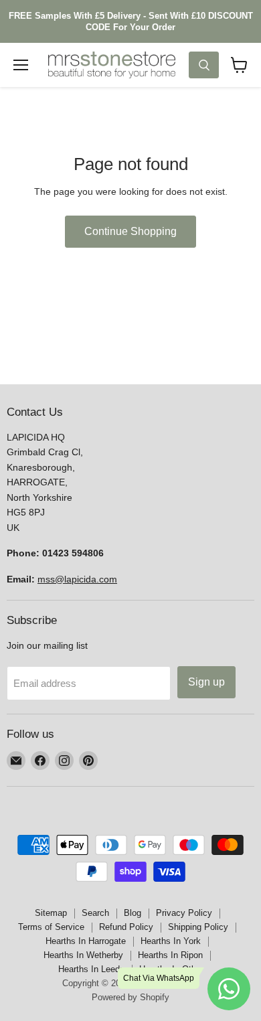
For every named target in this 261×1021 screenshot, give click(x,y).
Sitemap (51, 913)
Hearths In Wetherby (83, 955)
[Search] (204, 65)
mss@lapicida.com (77, 579)
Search (95, 913)
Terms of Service (51, 927)
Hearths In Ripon (170, 955)
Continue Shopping (130, 231)
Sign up (206, 682)
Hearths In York (171, 941)
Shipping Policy (198, 927)
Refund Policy (126, 927)
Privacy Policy (184, 913)
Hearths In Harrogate (86, 941)
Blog (132, 913)
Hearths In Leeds (91, 969)
